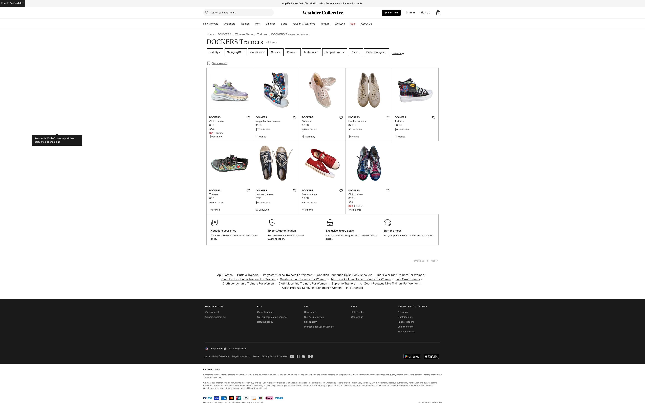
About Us (366, 24)
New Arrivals (210, 24)
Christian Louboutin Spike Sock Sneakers (345, 275)
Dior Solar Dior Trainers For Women (400, 275)
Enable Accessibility (12, 3)
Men (257, 24)
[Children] (278, 23)
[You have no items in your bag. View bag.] (438, 12)
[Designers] (238, 23)
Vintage (324, 24)
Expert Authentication (282, 231)
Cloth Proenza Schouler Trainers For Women (312, 288)
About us (403, 312)
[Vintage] (332, 23)
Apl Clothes (224, 275)
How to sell (310, 312)
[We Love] (347, 23)
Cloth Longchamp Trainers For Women (248, 283)
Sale (353, 24)
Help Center (357, 312)
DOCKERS (224, 34)
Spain (255, 402)
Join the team (405, 327)
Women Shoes (244, 34)
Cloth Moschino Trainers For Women (302, 283)
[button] (438, 12)
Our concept (212, 312)
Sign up (425, 12)
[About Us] (374, 23)
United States (234, 402)
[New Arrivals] (220, 23)
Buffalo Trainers (248, 275)
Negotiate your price (223, 231)
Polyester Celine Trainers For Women (287, 275)
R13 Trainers (354, 288)
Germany (246, 402)
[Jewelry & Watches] (317, 23)
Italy (262, 402)
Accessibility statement (217, 356)
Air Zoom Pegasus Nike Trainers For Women (389, 283)
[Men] (263, 23)
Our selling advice (314, 317)
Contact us (357, 317)
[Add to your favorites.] (248, 118)
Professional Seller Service (319, 327)
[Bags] (289, 23)
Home (210, 34)
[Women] (252, 23)
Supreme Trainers (343, 283)
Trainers (262, 34)
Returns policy (265, 322)
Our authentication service (272, 317)
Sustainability (405, 317)
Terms (256, 356)
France (206, 402)
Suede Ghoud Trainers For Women (303, 279)
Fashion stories (406, 331)
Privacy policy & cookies (274, 356)
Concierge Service (215, 317)
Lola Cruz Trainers (408, 279)
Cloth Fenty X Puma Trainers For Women (248, 279)
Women (245, 24)
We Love (340, 24)
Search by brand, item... (223, 12)
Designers (229, 24)
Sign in (410, 12)
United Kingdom (219, 402)
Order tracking (265, 312)
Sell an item (391, 12)
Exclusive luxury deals (340, 231)
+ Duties (218, 133)
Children (271, 24)
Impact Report (406, 322)
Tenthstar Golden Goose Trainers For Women (361, 279)
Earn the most (392, 231)
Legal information (241, 356)
